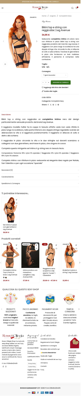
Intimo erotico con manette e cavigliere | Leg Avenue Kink (30, 273)
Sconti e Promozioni (31, 352)
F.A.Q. (42, 370)
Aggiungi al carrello (61, 82)
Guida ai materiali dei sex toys (51, 359)
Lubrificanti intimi (34, 357)
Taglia (44, 64)
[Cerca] (72, 8)
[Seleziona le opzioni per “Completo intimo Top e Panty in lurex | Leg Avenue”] (16, 245)
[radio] (43, 67)
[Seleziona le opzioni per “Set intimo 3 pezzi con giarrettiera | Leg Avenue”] (16, 200)
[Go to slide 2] (20, 65)
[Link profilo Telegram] (58, 104)
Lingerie (53, 16)
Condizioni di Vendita (48, 339)
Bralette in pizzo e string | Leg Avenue (70, 271)
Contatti (43, 366)
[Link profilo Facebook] (48, 104)
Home (44, 16)
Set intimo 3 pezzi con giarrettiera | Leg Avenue (10, 227)
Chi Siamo (44, 363)
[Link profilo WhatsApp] (56, 104)
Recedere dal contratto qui (50, 349)
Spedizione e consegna (49, 346)
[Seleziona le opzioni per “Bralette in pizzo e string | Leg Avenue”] (76, 245)
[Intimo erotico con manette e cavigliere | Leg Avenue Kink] (30, 255)
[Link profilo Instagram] (5, 366)
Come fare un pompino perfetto (32, 342)
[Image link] (13, 336)
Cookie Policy (32, 366)
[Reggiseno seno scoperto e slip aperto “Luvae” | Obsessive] (50, 254)
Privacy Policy (32, 363)
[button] (4, 41)
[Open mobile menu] (2, 8)
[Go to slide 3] (22, 65)
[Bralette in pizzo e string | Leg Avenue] (70, 255)
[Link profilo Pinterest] (53, 104)
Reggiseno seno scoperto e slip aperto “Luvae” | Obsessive (49, 271)
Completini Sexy (65, 16)
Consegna (46, 71)
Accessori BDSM (33, 348)
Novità (30, 360)
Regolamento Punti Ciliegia (50, 342)
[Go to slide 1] (18, 65)
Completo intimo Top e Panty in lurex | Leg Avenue (10, 272)
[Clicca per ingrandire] (5, 64)
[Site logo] (40, 8)
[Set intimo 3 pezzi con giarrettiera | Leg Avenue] (10, 210)
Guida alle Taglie (46, 356)
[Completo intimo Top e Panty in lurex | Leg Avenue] (10, 255)
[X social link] (50, 104)
